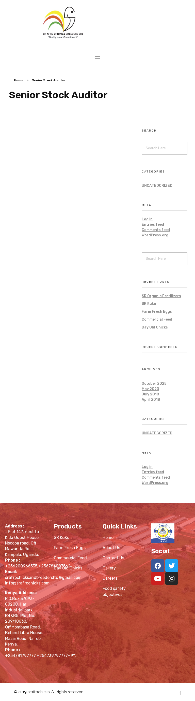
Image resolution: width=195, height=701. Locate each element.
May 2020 (150, 389)
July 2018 (150, 394)
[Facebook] (157, 565)
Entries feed (153, 224)
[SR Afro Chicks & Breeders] (97, 22)
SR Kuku (149, 304)
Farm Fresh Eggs (157, 311)
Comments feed (156, 230)
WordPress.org (155, 235)
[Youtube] (157, 578)
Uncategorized (157, 185)
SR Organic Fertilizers (161, 296)
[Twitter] (171, 565)
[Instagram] (171, 578)
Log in (147, 219)
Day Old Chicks (155, 327)
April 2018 (151, 399)
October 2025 (154, 383)
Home (18, 80)
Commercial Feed (157, 319)
